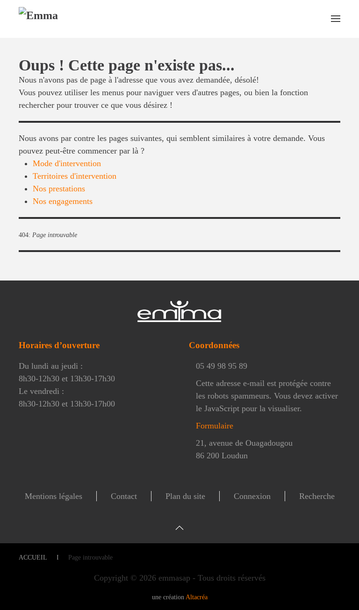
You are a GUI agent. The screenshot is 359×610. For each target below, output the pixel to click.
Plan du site (185, 496)
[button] (335, 18)
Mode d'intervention (67, 163)
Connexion (252, 496)
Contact (124, 496)
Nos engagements (63, 201)
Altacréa (197, 597)
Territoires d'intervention (74, 176)
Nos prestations (59, 188)
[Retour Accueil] (62, 18)
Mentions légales (53, 496)
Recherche (317, 496)
